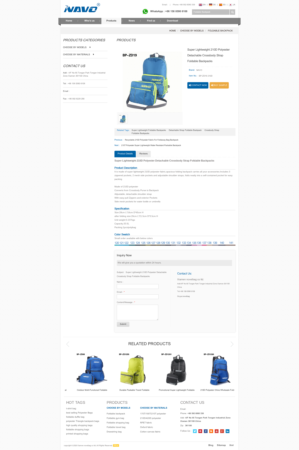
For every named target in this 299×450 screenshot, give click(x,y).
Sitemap (221, 445)
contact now (199, 85)
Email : (121, 292)
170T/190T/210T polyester (153, 413)
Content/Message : (126, 302)
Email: (164, 4)
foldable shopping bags (77, 429)
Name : (120, 282)
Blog (210, 445)
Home (69, 21)
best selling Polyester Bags (79, 413)
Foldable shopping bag (118, 422)
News (132, 21)
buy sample (220, 85)
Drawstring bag (114, 432)
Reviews (143, 154)
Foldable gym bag (115, 418)
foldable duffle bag (75, 417)
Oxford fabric (146, 427)
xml (231, 445)
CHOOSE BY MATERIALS (76, 55)
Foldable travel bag (116, 427)
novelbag (186, 296)
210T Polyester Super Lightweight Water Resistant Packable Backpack (151, 145)
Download (172, 21)
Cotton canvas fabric (150, 432)
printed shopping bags (77, 434)
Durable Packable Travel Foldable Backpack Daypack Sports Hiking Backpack (128, 390)
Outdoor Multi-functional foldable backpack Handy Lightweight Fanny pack (86, 390)
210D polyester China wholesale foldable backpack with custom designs (213, 390)
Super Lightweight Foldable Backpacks (149, 130)
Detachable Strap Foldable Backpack (185, 130)
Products (111, 21)
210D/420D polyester (150, 418)
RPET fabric (146, 422)
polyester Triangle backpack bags (82, 421)
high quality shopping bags (79, 425)
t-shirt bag (71, 408)
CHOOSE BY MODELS (192, 31)
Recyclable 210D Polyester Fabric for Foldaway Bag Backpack (151, 139)
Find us (151, 21)
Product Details (125, 154)
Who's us (89, 21)
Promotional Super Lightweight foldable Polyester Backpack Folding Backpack (171, 390)
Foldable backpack (220, 31)
